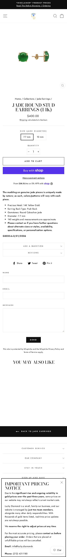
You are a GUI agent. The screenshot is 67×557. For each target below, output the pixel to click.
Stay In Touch (34, 468)
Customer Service (33, 448)
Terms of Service (30, 352)
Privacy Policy (54, 349)
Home (18, 98)
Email (6, 289)
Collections (29, 98)
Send (33, 339)
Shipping (23, 120)
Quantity (33, 145)
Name (6, 272)
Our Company (33, 458)
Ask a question (33, 246)
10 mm (40, 136)
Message (8, 305)
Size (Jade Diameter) (33, 131)
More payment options (34, 177)
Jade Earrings (43, 98)
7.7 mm (27, 136)
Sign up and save (33, 477)
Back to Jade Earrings (35, 431)
